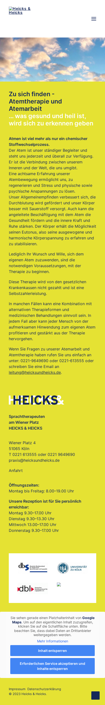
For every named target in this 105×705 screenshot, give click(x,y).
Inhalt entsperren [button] (52, 651)
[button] (94, 19)
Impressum (17, 689)
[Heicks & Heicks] (52, 19)
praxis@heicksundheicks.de (34, 460)
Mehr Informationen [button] (52, 641)
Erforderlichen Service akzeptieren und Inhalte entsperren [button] (52, 666)
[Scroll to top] (95, 695)
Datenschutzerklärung (44, 689)
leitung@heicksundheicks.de (35, 372)
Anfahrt (16, 470)
